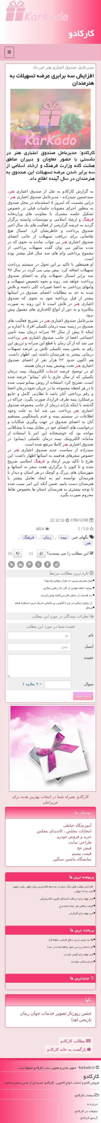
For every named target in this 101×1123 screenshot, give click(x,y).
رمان (47, 537)
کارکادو (81, 33)
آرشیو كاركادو (89, 1118)
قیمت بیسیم (81, 853)
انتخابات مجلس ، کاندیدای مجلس (64, 831)
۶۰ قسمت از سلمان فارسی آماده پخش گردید (66, 595)
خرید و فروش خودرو (74, 837)
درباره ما (92, 1104)
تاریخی (84, 1019)
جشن (85, 1013)
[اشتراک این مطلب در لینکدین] (20, 564)
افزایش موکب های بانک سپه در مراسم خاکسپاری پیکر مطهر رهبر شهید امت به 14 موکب (53, 889)
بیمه (63, 537)
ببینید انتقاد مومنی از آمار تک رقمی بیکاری (67, 588)
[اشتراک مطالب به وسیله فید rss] (11, 564)
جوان (34, 1013)
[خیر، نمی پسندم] (17, 553)
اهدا (74, 1019)
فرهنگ (87, 219)
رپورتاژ (73, 1013)
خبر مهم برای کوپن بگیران (78, 954)
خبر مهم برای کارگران (81, 913)
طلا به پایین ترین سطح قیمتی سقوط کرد (70, 940)
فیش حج (84, 848)
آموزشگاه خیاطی (77, 825)
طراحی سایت (79, 842)
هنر (11, 191)
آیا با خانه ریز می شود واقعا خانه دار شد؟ (70, 947)
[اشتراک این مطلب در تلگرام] (56, 564)
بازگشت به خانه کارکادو (67, 1049)
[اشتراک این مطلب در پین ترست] (29, 564)
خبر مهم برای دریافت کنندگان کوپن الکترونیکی (66, 898)
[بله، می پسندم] (41, 553)
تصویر (60, 1013)
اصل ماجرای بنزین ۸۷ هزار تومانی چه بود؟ (68, 581)
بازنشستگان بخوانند (82, 961)
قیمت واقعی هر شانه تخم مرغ (76, 906)
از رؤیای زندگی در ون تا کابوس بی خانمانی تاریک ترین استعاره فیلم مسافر (53, 605)
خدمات (52, 371)
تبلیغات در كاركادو (86, 1111)
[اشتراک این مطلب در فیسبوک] (47, 564)
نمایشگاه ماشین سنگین (72, 859)
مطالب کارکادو (73, 1041)
